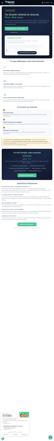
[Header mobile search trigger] (52, 2)
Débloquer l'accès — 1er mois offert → (16, 28)
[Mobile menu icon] (2, 2)
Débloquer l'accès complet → (27, 175)
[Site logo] (10, 2)
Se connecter (47, 2)
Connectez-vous (13, 32)
